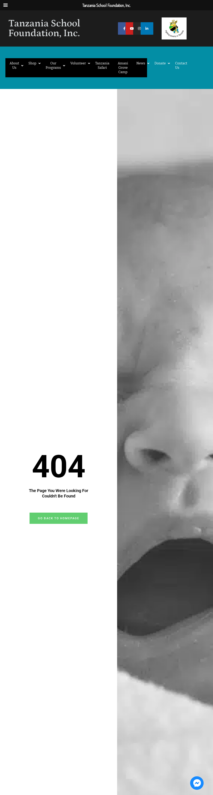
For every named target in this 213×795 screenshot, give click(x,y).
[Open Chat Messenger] (197, 783)
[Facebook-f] (124, 28)
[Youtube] (132, 28)
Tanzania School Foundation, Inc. (44, 28)
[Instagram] (139, 28)
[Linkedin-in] (147, 28)
